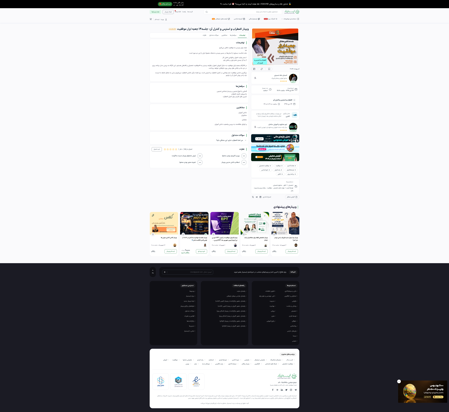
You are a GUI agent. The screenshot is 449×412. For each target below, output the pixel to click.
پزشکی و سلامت (291, 306)
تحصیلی (290, 185)
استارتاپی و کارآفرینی (290, 296)
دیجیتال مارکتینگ (276, 360)
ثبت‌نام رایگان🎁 (165, 4)
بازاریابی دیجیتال (260, 360)
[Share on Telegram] (257, 197)
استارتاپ (211, 360)
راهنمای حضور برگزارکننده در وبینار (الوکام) (233, 321)
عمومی (294, 341)
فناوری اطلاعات (270, 291)
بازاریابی (294, 301)
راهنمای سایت (241, 291)
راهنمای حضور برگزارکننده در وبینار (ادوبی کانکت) (230, 301)
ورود (162, 19)
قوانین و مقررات (189, 316)
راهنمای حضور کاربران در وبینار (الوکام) (234, 326)
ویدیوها (192, 291)
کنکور (284, 185)
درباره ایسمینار (190, 296)
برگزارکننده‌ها (191, 321)
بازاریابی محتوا (187, 360)
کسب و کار (289, 360)
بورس (188, 364)
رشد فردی (200, 360)
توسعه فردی (289, 188)
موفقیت (269, 188)
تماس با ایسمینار (189, 331)
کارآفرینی (257, 364)
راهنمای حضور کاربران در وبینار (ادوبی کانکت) (232, 306)
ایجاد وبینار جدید (189, 301)
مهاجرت (272, 306)
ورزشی (273, 311)
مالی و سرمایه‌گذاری (291, 291)
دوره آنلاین (235, 360)
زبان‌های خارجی (292, 331)
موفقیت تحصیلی (287, 364)
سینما (295, 336)
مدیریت (272, 301)
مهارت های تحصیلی (278, 188)
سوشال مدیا (206, 364)
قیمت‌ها (190, 12)
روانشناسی (293, 326)
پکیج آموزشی (271, 321)
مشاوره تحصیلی (277, 185)
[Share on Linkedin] (260, 197)
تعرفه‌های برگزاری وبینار (188, 306)
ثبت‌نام (157, 19)
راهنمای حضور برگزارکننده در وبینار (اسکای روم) (231, 311)
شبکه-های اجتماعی (271, 364)
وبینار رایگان (246, 364)
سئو (195, 364)
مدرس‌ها (192, 326)
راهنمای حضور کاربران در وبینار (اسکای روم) (232, 316)
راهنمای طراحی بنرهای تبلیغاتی (236, 296)
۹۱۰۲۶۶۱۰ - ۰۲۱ (282, 382)
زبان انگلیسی (219, 364)
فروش (165, 360)
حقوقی (294, 321)
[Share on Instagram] (253, 197)
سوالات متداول (190, 311)
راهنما (184, 12)
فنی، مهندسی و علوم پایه (267, 296)
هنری (273, 316)
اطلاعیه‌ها (178, 12)
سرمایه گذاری (232, 364)
